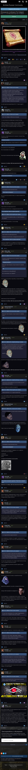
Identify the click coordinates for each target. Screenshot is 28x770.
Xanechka (7, 132)
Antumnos (7, 606)
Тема (6, 764)
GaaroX (6, 62)
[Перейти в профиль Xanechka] (2, 132)
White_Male (7, 251)
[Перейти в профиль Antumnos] (2, 606)
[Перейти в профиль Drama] (2, 23)
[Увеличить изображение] (14, 37)
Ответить (14, 16)
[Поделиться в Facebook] (6, 753)
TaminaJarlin (7, 337)
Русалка (6, 490)
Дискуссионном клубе (22, 54)
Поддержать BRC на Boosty (14, 9)
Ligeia (6, 437)
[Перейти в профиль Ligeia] (2, 437)
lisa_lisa (6, 502)
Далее (24, 19)
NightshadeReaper (9, 306)
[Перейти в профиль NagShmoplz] (2, 183)
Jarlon (6, 705)
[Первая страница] (1, 20)
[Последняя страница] (27, 20)
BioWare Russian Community (13, 5)
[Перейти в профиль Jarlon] (2, 706)
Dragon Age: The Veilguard (19, 13)
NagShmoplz (7, 182)
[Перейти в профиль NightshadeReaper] (2, 307)
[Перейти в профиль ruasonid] (2, 83)
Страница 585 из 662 (14, 19)
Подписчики (12, 744)
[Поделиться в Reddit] (1, 753)
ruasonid (7, 83)
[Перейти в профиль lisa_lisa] (2, 503)
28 (26, 744)
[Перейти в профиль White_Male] (2, 251)
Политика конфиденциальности (15, 764)
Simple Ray (7, 525)
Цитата (5, 57)
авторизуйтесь (14, 734)
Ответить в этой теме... (8, 740)
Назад (4, 19)
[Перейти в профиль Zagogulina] (2, 110)
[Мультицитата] (2, 58)
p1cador (6, 571)
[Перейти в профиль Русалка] (2, 491)
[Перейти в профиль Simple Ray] (2, 526)
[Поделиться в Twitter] (3, 753)
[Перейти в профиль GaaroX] (2, 62)
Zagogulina (7, 109)
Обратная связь (13, 766)
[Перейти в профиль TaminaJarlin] (2, 338)
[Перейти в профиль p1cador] (2, 572)
